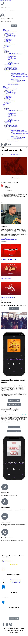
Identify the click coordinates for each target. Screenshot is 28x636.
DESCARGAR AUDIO (6, 198)
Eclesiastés (10, 59)
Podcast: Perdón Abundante (11, 68)
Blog (4, 48)
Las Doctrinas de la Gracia (16, 81)
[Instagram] (9, 144)
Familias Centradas (12, 56)
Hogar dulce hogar (12, 58)
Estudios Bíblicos (9, 64)
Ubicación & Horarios (10, 44)
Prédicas (7, 51)
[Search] (26, 147)
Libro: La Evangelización (13, 84)
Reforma (10, 57)
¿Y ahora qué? (8, 34)
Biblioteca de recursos (10, 65)
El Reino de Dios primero (8, 297)
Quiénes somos (8, 39)
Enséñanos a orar (11, 55)
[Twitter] (5, 144)
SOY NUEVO (6, 30)
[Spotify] (10, 624)
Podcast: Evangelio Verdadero (11, 69)
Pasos (4, 47)
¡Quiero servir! (8, 40)
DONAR (7, 46)
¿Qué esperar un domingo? (11, 31)
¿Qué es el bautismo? (10, 36)
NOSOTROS (6, 38)
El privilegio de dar (6, 278)
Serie (18, 178)
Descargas (7, 70)
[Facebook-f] (1, 144)
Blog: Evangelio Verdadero (11, 67)
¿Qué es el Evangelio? (10, 33)
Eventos (7, 41)
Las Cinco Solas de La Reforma (18, 80)
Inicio (4, 29)
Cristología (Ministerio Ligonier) (18, 73)
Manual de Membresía (13, 82)
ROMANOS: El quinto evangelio (15, 53)
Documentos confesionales (14, 72)
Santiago (10, 61)
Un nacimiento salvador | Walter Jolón (8, 186)
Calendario (7, 42)
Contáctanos (8, 45)
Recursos (5, 50)
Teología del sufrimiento (13, 63)
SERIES (7, 52)
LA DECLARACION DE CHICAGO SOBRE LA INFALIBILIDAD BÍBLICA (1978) (19, 78)
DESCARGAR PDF (20, 185)
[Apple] (7, 624)
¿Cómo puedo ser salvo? (10, 35)
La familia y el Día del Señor (9, 259)
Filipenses (10, 62)
